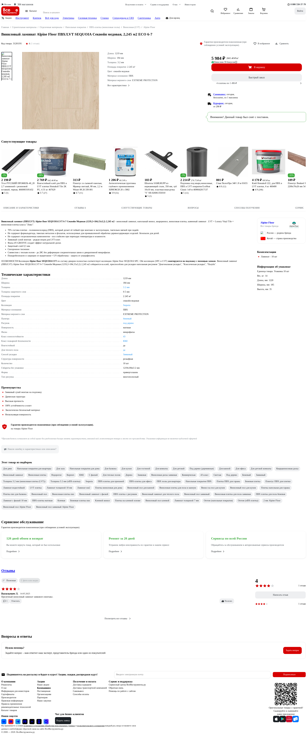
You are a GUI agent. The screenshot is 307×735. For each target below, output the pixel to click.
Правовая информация (12, 701)
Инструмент (22, 18)
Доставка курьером (82, 685)
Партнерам (42, 697)
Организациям (44, 694)
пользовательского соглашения (91, 725)
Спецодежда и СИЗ (123, 18)
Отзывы (8, 571)
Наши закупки (44, 701)
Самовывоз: (219, 94)
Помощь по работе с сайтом (122, 691)
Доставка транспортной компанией (90, 688)
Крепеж (37, 18)
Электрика (68, 18)
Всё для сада (52, 18)
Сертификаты (7, 694)
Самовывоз (78, 691)
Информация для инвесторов (15, 691)
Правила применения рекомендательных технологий (16, 705)
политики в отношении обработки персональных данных (49, 725)
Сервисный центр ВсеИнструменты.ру (127, 685)
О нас (4, 688)
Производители (8, 697)
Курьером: (218, 103)
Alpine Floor (267, 222)
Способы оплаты (81, 694)
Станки (105, 18)
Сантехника (144, 18)
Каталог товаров (9, 710)
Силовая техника (87, 18)
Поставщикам (43, 691)
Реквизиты (6, 685)
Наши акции (43, 685)
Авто (157, 18)
